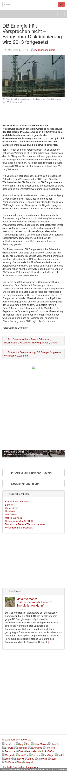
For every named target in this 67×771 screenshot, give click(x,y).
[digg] (19, 743)
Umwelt (54, 342)
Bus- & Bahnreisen (40, 339)
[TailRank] (8, 761)
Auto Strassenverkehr (19, 339)
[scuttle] (7, 758)
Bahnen (9, 504)
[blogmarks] (20, 747)
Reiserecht (25, 342)
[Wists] (19, 761)
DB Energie (43, 352)
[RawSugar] (47, 754)
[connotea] (49, 747)
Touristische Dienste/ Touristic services (25, 524)
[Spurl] (52, 758)
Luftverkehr (11, 514)
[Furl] (27, 743)
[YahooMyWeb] (39, 743)
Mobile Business (13, 517)
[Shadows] (18, 758)
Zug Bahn (23, 355)
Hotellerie (10, 511)
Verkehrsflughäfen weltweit (19, 527)
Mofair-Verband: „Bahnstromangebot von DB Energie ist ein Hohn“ (34, 602)
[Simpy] (29, 758)
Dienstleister (11, 508)
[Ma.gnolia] (8, 754)
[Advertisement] (33, 111)
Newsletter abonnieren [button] (25, 483)
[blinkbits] (53, 743)
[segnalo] (28, 761)
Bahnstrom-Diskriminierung (22, 352)
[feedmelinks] (31, 751)
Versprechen (10, 355)
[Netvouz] (34, 754)
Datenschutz (19, 767)
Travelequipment (40, 342)
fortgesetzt (55, 352)
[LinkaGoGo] (47, 751)
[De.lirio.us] (8, 751)
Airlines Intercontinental (17, 501)
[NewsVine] (22, 754)
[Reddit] (59, 754)
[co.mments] (35, 747)
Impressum (33, 767)
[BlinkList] (7, 747)
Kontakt (7, 767)
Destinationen (11, 342)
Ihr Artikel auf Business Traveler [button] (31, 473)
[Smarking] (41, 758)
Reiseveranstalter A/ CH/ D (19, 521)
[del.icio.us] (8, 743)
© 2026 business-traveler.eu (16, 739)
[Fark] (19, 751)
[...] (49, 642)
